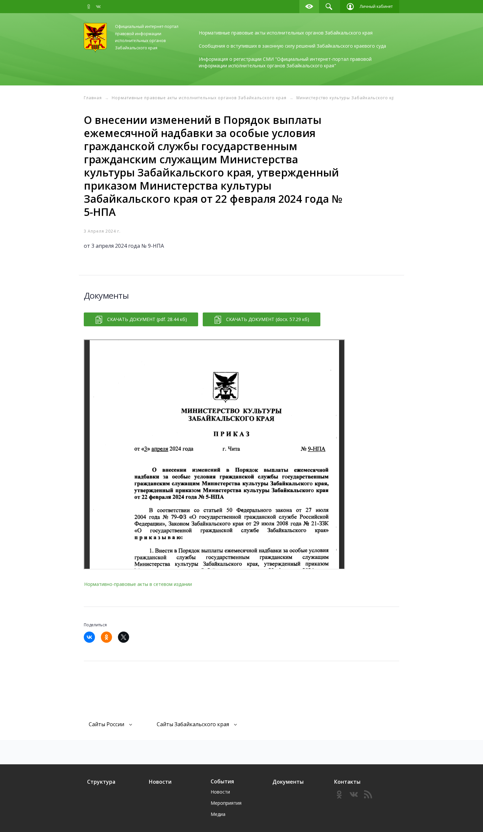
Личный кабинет (376, 6)
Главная (93, 98)
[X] (126, 637)
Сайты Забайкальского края (193, 724)
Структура (101, 781)
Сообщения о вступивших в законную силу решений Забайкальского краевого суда (292, 46)
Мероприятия (226, 803)
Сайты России (106, 724)
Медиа (218, 814)
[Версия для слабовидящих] (309, 6)
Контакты (347, 781)
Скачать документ (147, 319)
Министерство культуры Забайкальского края (348, 98)
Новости (160, 781)
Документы (288, 781)
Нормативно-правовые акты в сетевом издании (138, 584)
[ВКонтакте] (92, 637)
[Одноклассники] (109, 637)
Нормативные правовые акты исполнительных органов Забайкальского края (286, 33)
